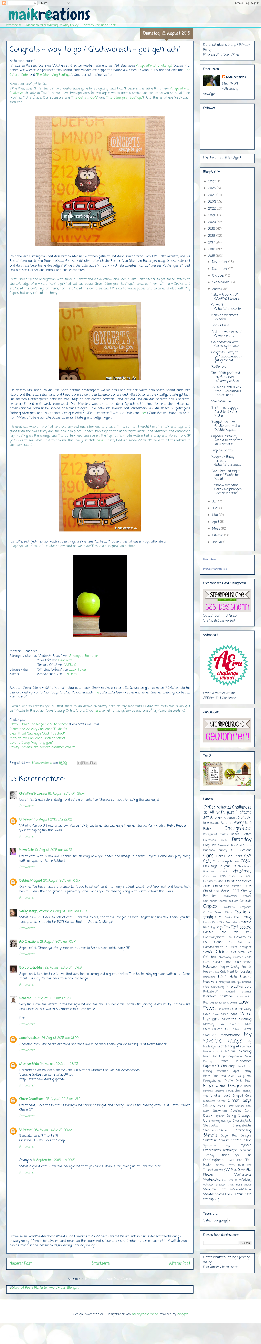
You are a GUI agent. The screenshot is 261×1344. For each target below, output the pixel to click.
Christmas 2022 (213, 881)
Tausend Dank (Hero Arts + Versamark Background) (226, 391)
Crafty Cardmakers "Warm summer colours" (43, 747)
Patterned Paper (227, 1071)
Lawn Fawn (77, 669)
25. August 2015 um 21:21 (63, 1099)
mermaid (234, 1024)
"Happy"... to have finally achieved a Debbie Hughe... (225, 426)
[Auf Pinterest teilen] (95, 763)
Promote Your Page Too (215, 569)
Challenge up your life (219, 866)
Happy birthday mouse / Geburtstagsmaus (226, 460)
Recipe (247, 1086)
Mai (215, 515)
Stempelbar (211, 1125)
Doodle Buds (220, 325)
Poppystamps (212, 1081)
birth (224, 840)
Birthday (241, 840)
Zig (217, 1199)
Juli (215, 501)
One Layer (219, 1056)
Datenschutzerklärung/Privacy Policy (51, 25)
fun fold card (239, 942)
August (217, 289)
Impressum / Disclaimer (221, 54)
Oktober (218, 275)
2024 (212, 195)
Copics (210, 906)
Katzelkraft (210, 991)
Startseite (14, 25)
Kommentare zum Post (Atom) (108, 1279)
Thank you (230, 1155)
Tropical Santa (222, 450)
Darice (228, 918)
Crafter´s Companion (237, 907)
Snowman (220, 1111)
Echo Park (230, 932)
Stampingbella (241, 1121)
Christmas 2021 (240, 877)
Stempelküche (242, 1125)
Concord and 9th (228, 901)
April (216, 522)
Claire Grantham (31, 1099)
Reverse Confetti (213, 1091)
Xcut (233, 1195)
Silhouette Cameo (214, 1101)
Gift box (209, 957)
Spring (231, 1116)
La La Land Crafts (226, 1003)
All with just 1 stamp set (227, 814)
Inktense (246, 982)
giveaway (225, 957)
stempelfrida (29, 1064)
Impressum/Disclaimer (99, 25)
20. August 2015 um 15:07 (68, 911)
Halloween (210, 966)
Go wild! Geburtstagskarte (226, 307)
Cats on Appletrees (226, 861)
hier (143, 413)
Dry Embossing (237, 927)
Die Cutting (242, 917)
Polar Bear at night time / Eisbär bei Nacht (225, 475)
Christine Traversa (33, 793)
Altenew (216, 817)
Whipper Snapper (214, 1185)
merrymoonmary (144, 1314)
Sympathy (209, 1146)
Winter (208, 1194)
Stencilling (243, 1130)
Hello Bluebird (240, 977)
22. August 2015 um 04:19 (63, 967)
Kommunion (244, 997)
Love (206, 1014)
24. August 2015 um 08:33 (59, 1064)
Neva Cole (26, 850)
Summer (210, 1140)
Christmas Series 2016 (232, 886)
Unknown (26, 819)
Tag (227, 1145)
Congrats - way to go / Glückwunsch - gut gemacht (226, 356)
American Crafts (235, 818)
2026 (212, 181)
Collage (247, 896)
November (220, 269)
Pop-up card (244, 1076)
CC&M (246, 861)
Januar (217, 542)
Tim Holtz (70, 674)
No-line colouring (238, 1051)
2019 (212, 229)
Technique (230, 1150)
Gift (249, 952)
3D (205, 812)
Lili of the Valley (241, 1009)
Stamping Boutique (83, 656)
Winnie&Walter (240, 1189)
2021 (212, 215)
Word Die (223, 1194)
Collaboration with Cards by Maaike (225, 344)
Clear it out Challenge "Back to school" (37, 733)
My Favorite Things (227, 1038)
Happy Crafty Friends (235, 967)
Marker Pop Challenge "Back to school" (38, 738)
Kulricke (208, 1002)
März (216, 528)
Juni (215, 508)
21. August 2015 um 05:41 (58, 941)
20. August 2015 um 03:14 (61, 880)
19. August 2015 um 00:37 (53, 850)
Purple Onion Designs (222, 1086)
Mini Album (233, 1029)
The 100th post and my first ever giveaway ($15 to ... (226, 377)
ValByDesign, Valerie (34, 911)
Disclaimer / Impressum (221, 1267)
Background (238, 828)
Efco (248, 932)
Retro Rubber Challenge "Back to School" (39, 724)
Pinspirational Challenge (153, 65)
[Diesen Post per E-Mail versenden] (79, 763)
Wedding (245, 1180)
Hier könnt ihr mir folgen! (222, 157)
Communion (210, 901)
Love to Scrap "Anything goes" (31, 742)
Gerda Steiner (216, 952)
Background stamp (215, 834)
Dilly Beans (226, 922)
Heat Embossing (239, 971)
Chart (223, 872)
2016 (212, 249)
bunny (223, 850)
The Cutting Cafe (84, 97)
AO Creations (29, 941)
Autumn (226, 822)
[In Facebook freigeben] (91, 763)
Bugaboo (209, 850)
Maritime (229, 1019)
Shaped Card (242, 1096)
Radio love (218, 366)
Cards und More (229, 856)
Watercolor (242, 1174)
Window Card (215, 1189)
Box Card (236, 845)
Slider (230, 1106)
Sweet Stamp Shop (235, 1140)
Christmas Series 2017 (221, 891)
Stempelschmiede (215, 1130)
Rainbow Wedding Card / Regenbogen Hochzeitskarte (226, 489)
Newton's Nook (212, 1052)
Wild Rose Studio (239, 1185)
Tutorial (208, 1170)
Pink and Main (223, 1076)
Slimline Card (243, 1106)
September (221, 282)
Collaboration (230, 896)
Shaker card (220, 1095)
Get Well (237, 952)
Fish (229, 937)
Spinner (220, 1116)
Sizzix (221, 1106)
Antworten (27, 806)
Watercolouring (214, 1179)
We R (233, 1180)
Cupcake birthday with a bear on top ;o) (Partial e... (226, 440)
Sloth (206, 1111)
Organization (236, 1056)
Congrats (245, 901)
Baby (207, 829)
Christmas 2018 (214, 877)
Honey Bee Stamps (230, 982)
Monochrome (230, 1035)
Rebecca (25, 998)
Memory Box (213, 1024)
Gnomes (238, 957)
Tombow (219, 1165)
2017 (212, 242)
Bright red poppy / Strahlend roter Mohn (224, 411)
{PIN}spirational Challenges (227, 807)
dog (213, 928)
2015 (212, 256)
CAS (247, 856)
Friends (217, 942)
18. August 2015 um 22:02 (53, 819)
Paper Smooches (236, 1061)
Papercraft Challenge (219, 1066)
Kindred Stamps (238, 992)
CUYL (219, 917)
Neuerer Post (21, 1263)
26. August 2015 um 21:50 (53, 1129)
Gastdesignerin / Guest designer (227, 947)
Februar (218, 535)
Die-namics (210, 922)
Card (208, 856)
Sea (237, 1091)
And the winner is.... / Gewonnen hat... (226, 334)
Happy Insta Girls (214, 972)
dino (235, 922)
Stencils (210, 1135)
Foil (249, 937)
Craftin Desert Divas (217, 912)
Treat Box (245, 1165)
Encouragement (213, 937)
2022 (212, 208)
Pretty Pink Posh (238, 1081)
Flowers (240, 937)
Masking (245, 1019)
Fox (205, 942)
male (216, 1014)
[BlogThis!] (83, 763)
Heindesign (209, 977)
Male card (229, 1014)
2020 (212, 222)
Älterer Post (179, 1263)
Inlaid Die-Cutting (213, 987)
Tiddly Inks (234, 1160)
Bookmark (224, 845)
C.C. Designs (241, 850)
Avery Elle (242, 823)
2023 (212, 202)
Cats (207, 861)
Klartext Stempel (218, 996)
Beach (235, 834)
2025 (212, 188)
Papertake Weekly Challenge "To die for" (39, 729)
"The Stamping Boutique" (54, 75)
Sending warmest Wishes (224, 317)
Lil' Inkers (223, 1009)
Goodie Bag (222, 962)
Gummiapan (243, 962)
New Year (245, 1047)
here (99, 440)
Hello (222, 977)
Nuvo (206, 1056)
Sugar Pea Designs (236, 1135)
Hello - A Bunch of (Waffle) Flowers (225, 296)
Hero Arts (65, 660)
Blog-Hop (209, 845)
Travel (231, 1165)
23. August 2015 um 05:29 (51, 998)
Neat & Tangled (228, 1046)
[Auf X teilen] (87, 763)
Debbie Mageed (30, 880)
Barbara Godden (31, 967)
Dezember (220, 262)
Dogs (219, 927)
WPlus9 (70, 665)
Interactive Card (239, 986)
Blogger (182, 1314)
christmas (242, 871)
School (229, 1091)
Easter (208, 932)
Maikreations (236, 77)
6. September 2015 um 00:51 (54, 1160)
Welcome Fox (221, 401)
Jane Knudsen (29, 1038)
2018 (212, 235)
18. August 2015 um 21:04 (66, 793)
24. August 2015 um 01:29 (60, 1038)
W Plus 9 (233, 1170)
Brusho (247, 845)
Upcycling (219, 1170)
